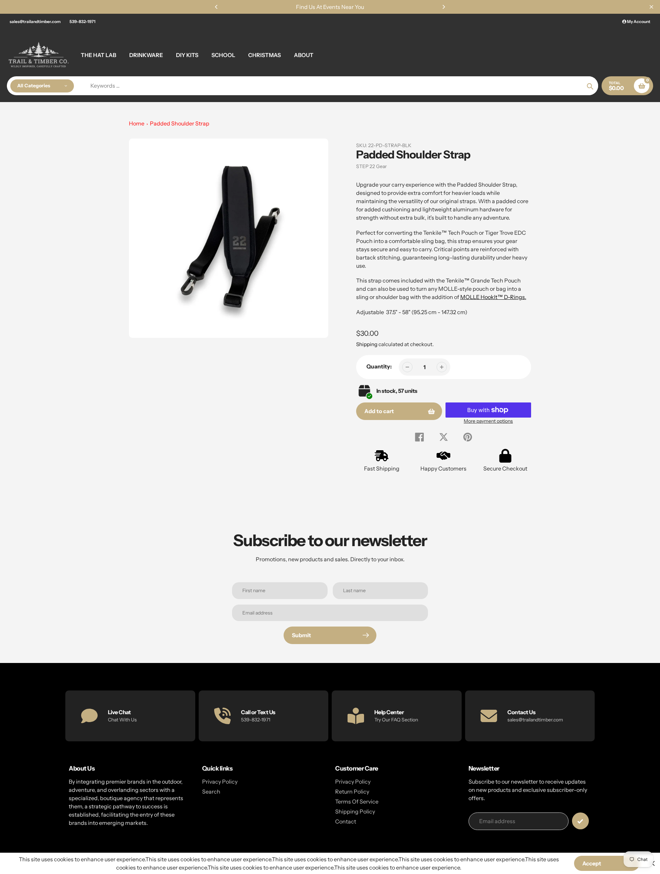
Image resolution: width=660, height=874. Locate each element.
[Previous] (216, 6)
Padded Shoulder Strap (179, 123)
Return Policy (352, 791)
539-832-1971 (82, 21)
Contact (345, 821)
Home (136, 123)
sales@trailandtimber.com (35, 21)
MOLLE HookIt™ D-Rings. (493, 297)
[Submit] (580, 820)
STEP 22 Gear (371, 166)
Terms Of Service (356, 801)
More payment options (488, 421)
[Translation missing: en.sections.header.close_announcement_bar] (651, 6)
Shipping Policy (355, 811)
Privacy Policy (220, 781)
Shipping (366, 344)
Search (211, 791)
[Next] (443, 6)
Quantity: (379, 366)
